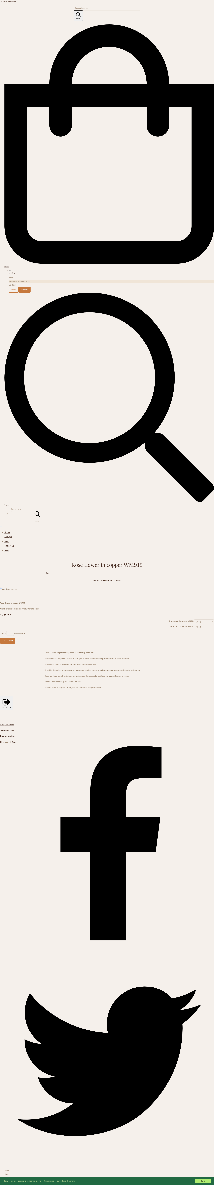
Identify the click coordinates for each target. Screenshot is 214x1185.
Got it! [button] (203, 1181)
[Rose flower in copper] (3, 596)
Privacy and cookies (7, 725)
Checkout (25, 290)
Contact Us (9, 545)
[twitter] (109, 1165)
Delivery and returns (7, 730)
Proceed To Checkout (113, 580)
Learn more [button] (71, 1181)
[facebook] (109, 955)
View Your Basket (99, 580)
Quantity (3, 633)
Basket (13, 290)
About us (8, 537)
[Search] (37, 513)
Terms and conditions (7, 736)
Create (14, 742)
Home (7, 532)
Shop (6, 541)
